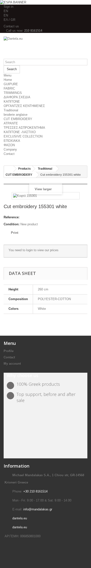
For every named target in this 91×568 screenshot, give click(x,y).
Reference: (11, 217)
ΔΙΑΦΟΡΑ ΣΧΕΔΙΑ (17, 97)
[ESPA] (13, 2)
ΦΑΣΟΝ (9, 145)
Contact (9, 154)
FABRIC (9, 88)
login (29, 250)
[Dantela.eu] (45, 48)
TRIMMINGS (13, 93)
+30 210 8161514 (35, 491)
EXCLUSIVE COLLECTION (23, 136)
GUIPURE (11, 84)
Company (10, 149)
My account (12, 363)
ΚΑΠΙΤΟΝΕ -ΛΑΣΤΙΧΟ (20, 132)
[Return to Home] (8, 169)
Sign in (8, 6)
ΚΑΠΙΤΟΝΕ (12, 101)
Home (8, 80)
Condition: (11, 224)
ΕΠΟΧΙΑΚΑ (12, 141)
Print (14, 233)
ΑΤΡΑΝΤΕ (11, 123)
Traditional (11, 110)
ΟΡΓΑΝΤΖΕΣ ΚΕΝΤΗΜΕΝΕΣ (24, 106)
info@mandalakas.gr (37, 509)
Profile (9, 351)
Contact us (11, 26)
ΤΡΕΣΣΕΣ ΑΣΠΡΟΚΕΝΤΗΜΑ (24, 127)
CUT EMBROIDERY (18, 119)
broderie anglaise (15, 114)
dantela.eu (19, 518)
